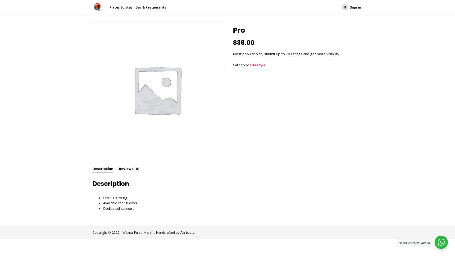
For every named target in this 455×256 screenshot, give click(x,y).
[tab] (103, 168)
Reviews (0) (129, 168)
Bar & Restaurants (151, 7)
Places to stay (121, 7)
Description (102, 168)
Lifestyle (257, 65)
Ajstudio (187, 232)
